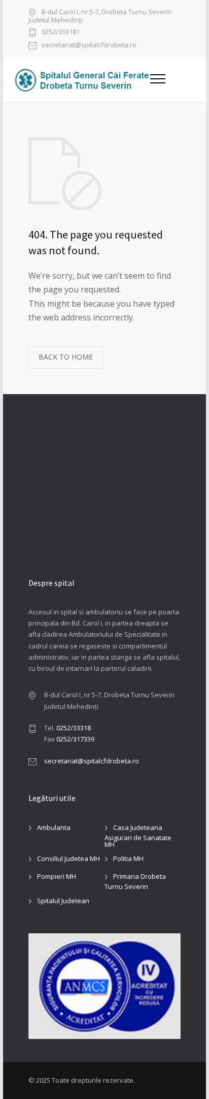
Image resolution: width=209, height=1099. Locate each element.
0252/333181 (61, 32)
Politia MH (128, 858)
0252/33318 (73, 727)
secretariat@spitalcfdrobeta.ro (89, 45)
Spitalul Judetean (63, 900)
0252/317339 (75, 739)
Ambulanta (54, 827)
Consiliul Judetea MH (68, 858)
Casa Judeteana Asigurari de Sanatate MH (137, 836)
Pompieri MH (56, 876)
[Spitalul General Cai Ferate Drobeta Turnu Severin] (81, 80)
